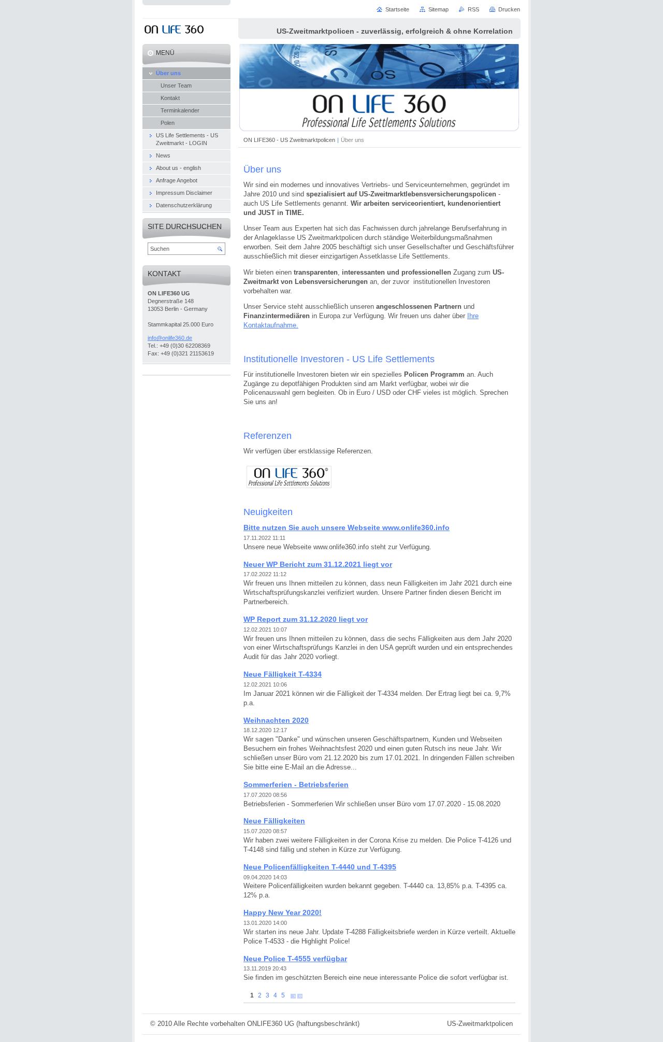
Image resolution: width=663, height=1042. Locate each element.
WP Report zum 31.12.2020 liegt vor (305, 619)
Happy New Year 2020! (282, 912)
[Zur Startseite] (174, 30)
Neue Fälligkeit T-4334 (282, 674)
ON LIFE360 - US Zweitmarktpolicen (289, 140)
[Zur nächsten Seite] (293, 995)
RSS (473, 9)
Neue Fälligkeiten (274, 821)
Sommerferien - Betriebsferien (296, 784)
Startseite (397, 9)
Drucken (509, 9)
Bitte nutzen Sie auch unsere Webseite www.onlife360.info (346, 527)
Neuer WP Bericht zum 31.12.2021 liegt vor (317, 564)
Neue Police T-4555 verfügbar (295, 958)
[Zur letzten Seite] (299, 995)
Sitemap (438, 9)
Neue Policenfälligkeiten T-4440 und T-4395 (319, 867)
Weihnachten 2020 (276, 720)
